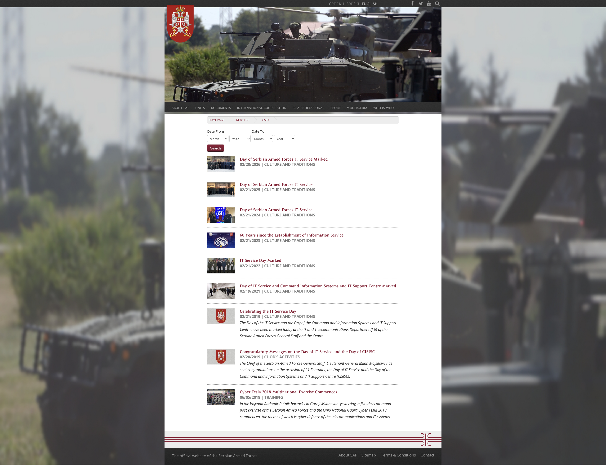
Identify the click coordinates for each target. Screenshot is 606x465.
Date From (215, 131)
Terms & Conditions (398, 455)
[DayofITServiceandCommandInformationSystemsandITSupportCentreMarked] (318, 285)
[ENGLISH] (370, 3)
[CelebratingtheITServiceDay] (268, 311)
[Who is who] (386, 107)
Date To (258, 131)
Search (215, 148)
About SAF (348, 455)
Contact (427, 455)
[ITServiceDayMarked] (260, 260)
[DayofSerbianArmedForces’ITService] (276, 184)
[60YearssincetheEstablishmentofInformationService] (292, 235)
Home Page (216, 120)
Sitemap (368, 455)
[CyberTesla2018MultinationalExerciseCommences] (288, 392)
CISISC (266, 120)
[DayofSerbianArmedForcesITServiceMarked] (284, 159)
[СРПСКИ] (336, 3)
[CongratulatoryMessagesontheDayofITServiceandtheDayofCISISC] (307, 351)
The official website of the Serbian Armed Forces (214, 455)
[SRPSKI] (352, 3)
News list (243, 120)
